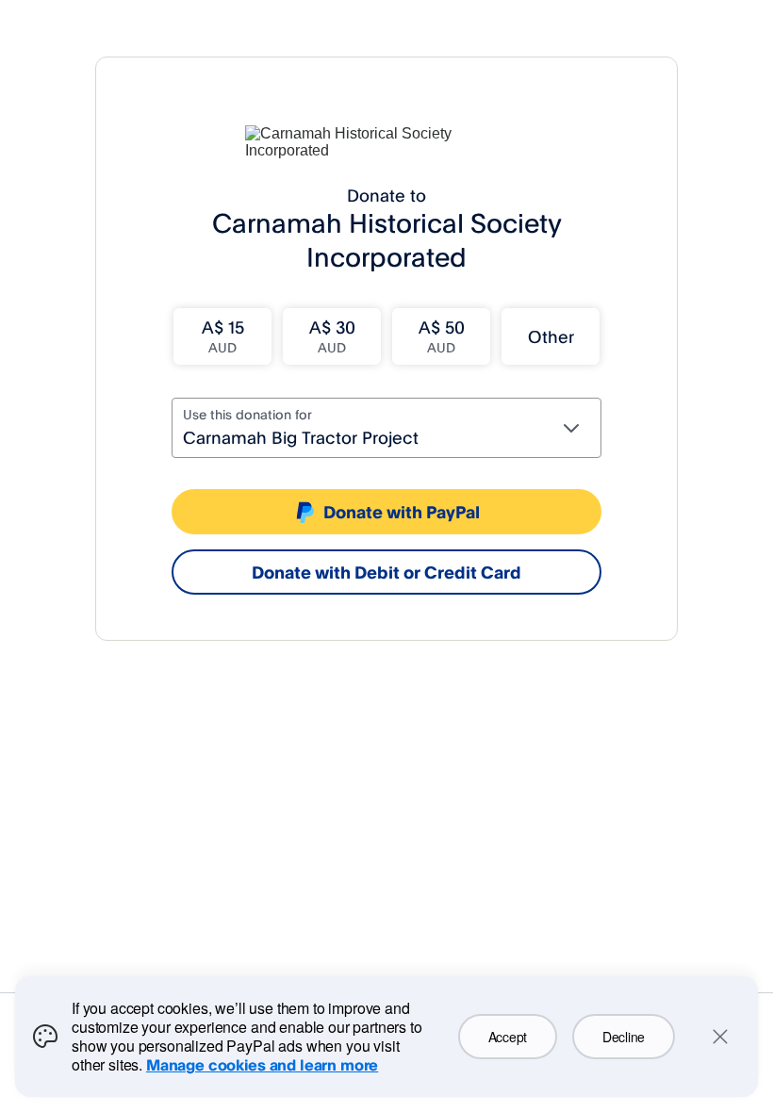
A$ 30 (332, 336)
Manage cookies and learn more (262, 1064)
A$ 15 (223, 336)
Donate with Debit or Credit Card (386, 572)
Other (551, 336)
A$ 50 (442, 336)
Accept (507, 1036)
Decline (623, 1036)
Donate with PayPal (401, 511)
